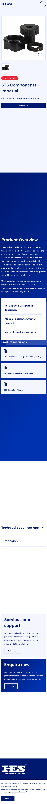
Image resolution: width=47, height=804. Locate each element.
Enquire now (23, 105)
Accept (8, 798)
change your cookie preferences (14, 792)
